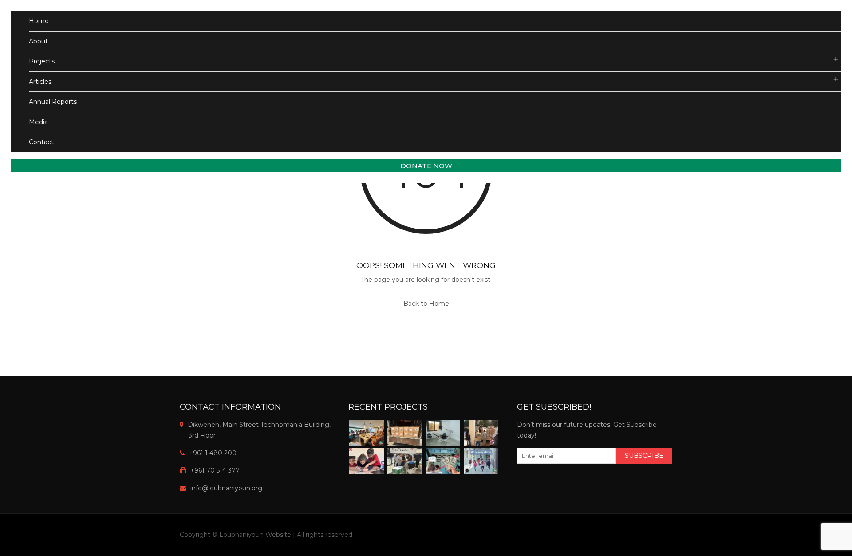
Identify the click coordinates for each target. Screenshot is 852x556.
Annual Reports (53, 102)
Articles (40, 82)
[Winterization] (481, 461)
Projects (42, 61)
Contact (41, 142)
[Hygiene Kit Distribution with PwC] (404, 433)
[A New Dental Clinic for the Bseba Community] (443, 433)
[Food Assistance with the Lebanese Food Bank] (404, 461)
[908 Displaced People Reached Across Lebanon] (481, 433)
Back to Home (426, 304)
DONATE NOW (426, 166)
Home (39, 21)
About (38, 41)
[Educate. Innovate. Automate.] (366, 461)
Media (38, 122)
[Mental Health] (366, 433)
